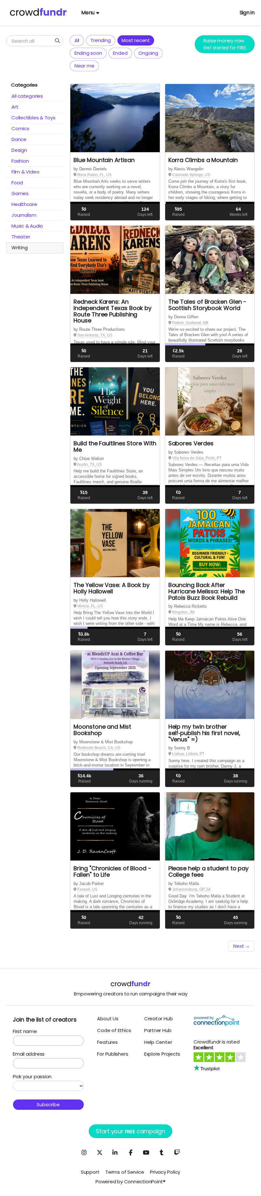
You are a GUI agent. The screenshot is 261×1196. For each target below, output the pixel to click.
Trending (100, 40)
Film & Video (25, 171)
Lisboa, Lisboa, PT (188, 754)
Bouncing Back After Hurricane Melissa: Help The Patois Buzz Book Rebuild (206, 591)
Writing (19, 247)
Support (90, 1172)
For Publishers (112, 1054)
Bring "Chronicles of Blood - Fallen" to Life (112, 871)
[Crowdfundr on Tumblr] (161, 1152)
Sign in (247, 13)
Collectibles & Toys (33, 117)
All (76, 40)
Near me (84, 65)
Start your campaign (130, 1131)
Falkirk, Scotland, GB (190, 323)
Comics (20, 128)
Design (19, 150)
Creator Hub (158, 1018)
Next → (241, 946)
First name (25, 1031)
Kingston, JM (183, 612)
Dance (18, 139)
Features (107, 1042)
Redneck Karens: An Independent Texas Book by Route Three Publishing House (113, 311)
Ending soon (88, 53)
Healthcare (24, 204)
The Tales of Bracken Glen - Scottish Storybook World (207, 305)
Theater (20, 236)
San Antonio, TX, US (94, 335)
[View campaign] (114, 118)
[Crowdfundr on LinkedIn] (115, 1152)
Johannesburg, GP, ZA (191, 889)
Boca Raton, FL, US (94, 175)
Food (17, 182)
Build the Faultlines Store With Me (115, 446)
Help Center (158, 1042)
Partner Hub (158, 1030)
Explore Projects (162, 1054)
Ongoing (148, 53)
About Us (107, 1018)
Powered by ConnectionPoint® (130, 1181)
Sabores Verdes (191, 443)
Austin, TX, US (89, 464)
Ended (120, 53)
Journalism (23, 215)
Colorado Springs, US (191, 175)
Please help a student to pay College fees (208, 871)
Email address (29, 1054)
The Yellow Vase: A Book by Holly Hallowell (112, 588)
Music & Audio (27, 226)
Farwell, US (87, 889)
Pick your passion (32, 1076)
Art (14, 106)
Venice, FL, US (90, 606)
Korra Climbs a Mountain (203, 160)
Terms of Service (124, 1172)
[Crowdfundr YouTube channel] (146, 1152)
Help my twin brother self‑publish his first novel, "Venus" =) (204, 733)
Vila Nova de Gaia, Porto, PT (197, 458)
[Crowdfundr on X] (99, 1152)
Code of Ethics (114, 1030)
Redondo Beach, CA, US (98, 748)
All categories (27, 96)
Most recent (136, 40)
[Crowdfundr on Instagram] (84, 1152)
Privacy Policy (165, 1172)
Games (20, 193)
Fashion (20, 161)
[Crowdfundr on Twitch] (177, 1152)
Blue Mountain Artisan (104, 160)
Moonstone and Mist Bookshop (102, 730)
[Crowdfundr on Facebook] (130, 1152)
